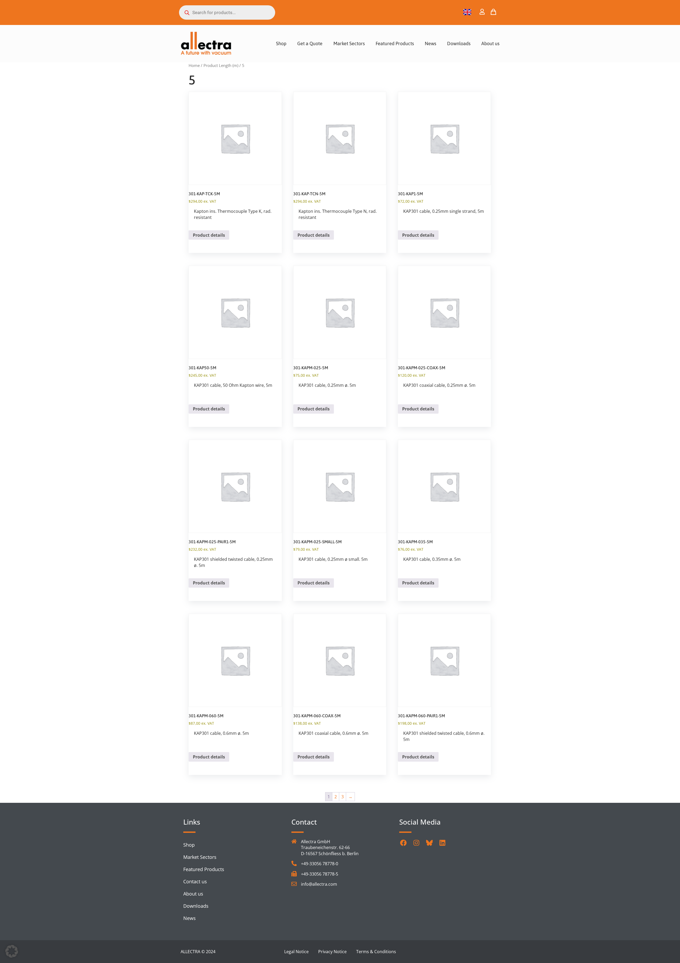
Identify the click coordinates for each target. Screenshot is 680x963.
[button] (11, 951)
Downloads (458, 43)
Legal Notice (296, 951)
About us (490, 43)
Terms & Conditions (376, 951)
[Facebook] (403, 843)
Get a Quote (309, 43)
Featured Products (395, 43)
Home (194, 65)
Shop (281, 43)
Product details (209, 235)
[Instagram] (416, 843)
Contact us (195, 881)
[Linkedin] (442, 843)
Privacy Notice (332, 951)
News (430, 43)
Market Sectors (349, 43)
